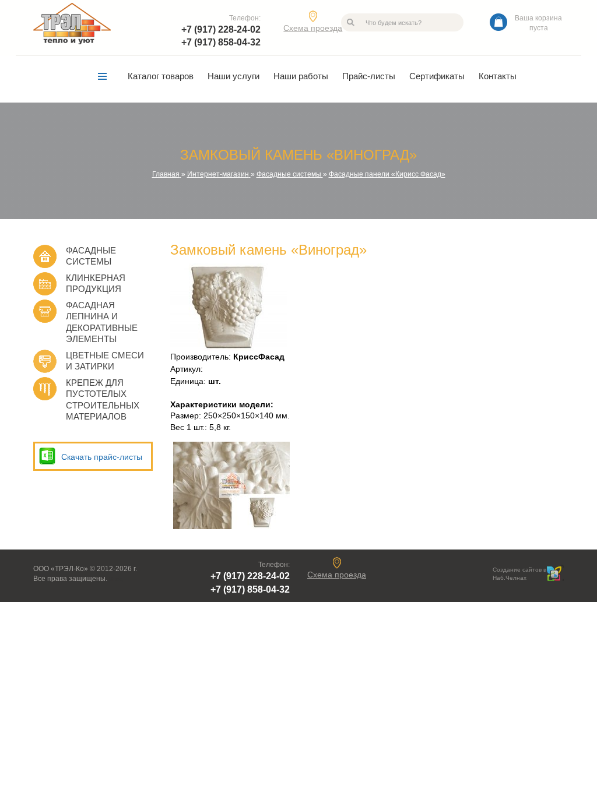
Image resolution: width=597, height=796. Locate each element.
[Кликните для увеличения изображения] (228, 307)
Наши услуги (233, 76)
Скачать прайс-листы (101, 457)
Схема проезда (312, 28)
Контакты (498, 76)
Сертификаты (437, 76)
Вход (116, 579)
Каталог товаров (161, 76)
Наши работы (300, 76)
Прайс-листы (368, 76)
